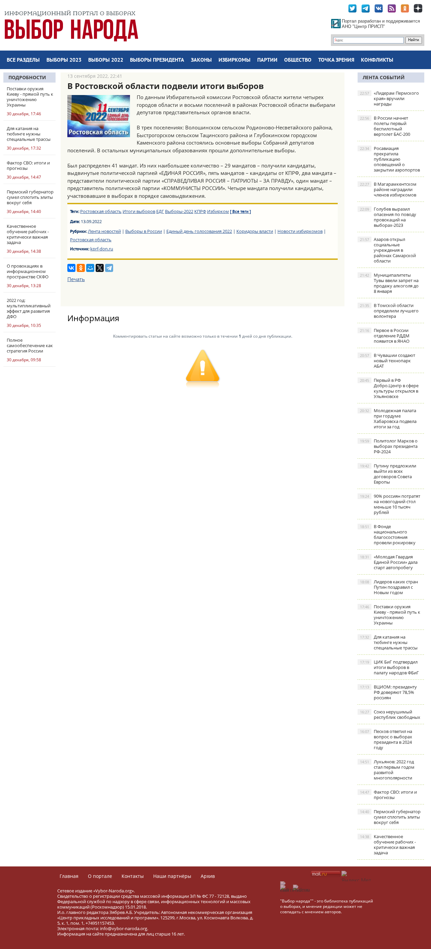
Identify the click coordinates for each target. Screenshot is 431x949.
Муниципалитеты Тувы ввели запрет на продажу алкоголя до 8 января (389, 283)
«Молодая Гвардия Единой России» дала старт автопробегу (389, 562)
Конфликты (377, 60)
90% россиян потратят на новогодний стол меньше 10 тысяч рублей (390, 504)
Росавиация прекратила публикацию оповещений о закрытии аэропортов (390, 159)
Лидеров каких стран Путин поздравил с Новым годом (389, 587)
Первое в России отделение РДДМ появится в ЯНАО (384, 335)
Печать (76, 279)
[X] (100, 268)
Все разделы (23, 60)
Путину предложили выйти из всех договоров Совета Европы (388, 474)
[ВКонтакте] (71, 268)
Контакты (133, 876)
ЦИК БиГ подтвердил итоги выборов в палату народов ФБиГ (389, 667)
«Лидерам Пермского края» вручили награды (389, 98)
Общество (297, 60)
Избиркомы (235, 60)
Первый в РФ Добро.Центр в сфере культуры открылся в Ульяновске (389, 388)
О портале (100, 876)
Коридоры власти (254, 231)
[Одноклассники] (81, 268)
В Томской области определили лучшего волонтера (389, 310)
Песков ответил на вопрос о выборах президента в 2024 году (386, 739)
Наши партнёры (172, 876)
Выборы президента (157, 60)
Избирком (218, 211)
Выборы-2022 (179, 211)
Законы (201, 60)
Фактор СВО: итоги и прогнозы (388, 794)
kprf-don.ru (101, 249)
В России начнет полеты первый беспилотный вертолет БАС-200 (385, 126)
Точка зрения (336, 60)
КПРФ (200, 211)
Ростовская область (101, 211)
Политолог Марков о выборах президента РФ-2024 (389, 446)
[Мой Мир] (90, 268)
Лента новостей (104, 231)
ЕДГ (160, 211)
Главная (69, 876)
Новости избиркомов (300, 231)
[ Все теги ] (240, 212)
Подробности (27, 77)
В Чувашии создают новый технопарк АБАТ (387, 360)
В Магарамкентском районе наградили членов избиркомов (388, 189)
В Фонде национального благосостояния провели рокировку (388, 534)
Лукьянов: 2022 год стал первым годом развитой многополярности (387, 770)
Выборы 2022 (105, 60)
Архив (208, 876)
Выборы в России (143, 231)
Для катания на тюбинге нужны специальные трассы (389, 642)
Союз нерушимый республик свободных (390, 714)
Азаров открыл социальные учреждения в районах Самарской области (388, 250)
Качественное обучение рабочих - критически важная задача (388, 844)
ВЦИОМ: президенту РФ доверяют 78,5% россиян (388, 692)
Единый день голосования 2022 (199, 231)
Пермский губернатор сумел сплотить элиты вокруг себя (390, 816)
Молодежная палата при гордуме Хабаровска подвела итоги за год (388, 418)
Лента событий (384, 77)
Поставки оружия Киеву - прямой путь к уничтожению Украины (390, 615)
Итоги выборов (139, 211)
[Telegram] (109, 268)
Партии (267, 60)
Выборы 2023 (63, 60)
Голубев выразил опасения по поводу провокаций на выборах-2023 (388, 217)
